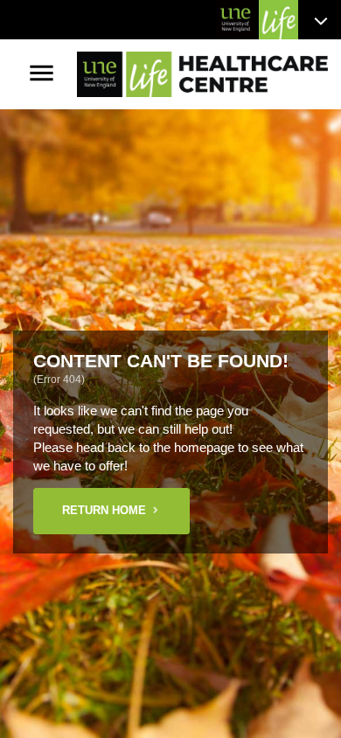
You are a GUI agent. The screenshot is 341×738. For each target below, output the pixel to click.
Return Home (104, 510)
